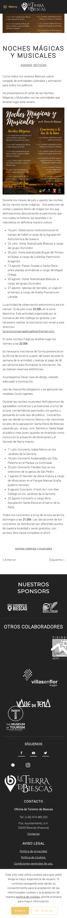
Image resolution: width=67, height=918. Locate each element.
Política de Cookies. (33, 857)
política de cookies (28, 897)
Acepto (20, 910)
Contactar (33, 834)
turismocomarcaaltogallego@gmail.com (28, 331)
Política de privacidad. (33, 851)
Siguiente (56, 559)
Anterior (10, 559)
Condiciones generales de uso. (33, 863)
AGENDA (26, 65)
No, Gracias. (44, 910)
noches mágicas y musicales (33, 548)
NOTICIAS (39, 65)
